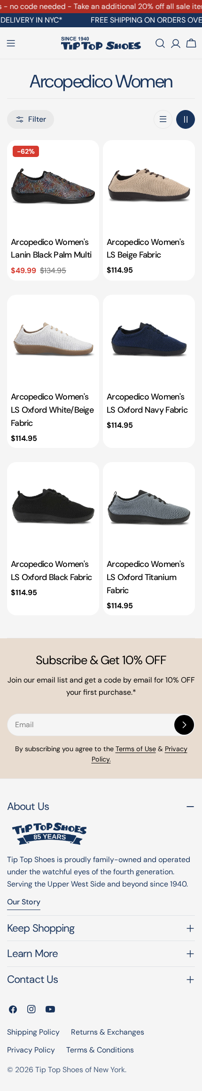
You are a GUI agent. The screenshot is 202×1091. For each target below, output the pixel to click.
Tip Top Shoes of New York (80, 1070)
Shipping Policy (33, 1032)
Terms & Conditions (100, 1050)
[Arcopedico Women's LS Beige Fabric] (149, 186)
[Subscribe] (184, 725)
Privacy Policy (31, 1050)
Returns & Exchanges (107, 1032)
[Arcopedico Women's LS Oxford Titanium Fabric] (149, 508)
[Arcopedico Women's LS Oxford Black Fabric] (53, 508)
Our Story (23, 902)
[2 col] (185, 119)
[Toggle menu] (10, 43)
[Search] (160, 43)
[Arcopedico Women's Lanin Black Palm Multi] (53, 186)
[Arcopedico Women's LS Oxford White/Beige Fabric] (53, 341)
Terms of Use (136, 749)
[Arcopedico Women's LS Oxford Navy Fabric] (149, 341)
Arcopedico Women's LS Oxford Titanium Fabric (145, 577)
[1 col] (163, 119)
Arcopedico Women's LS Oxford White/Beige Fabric (52, 410)
